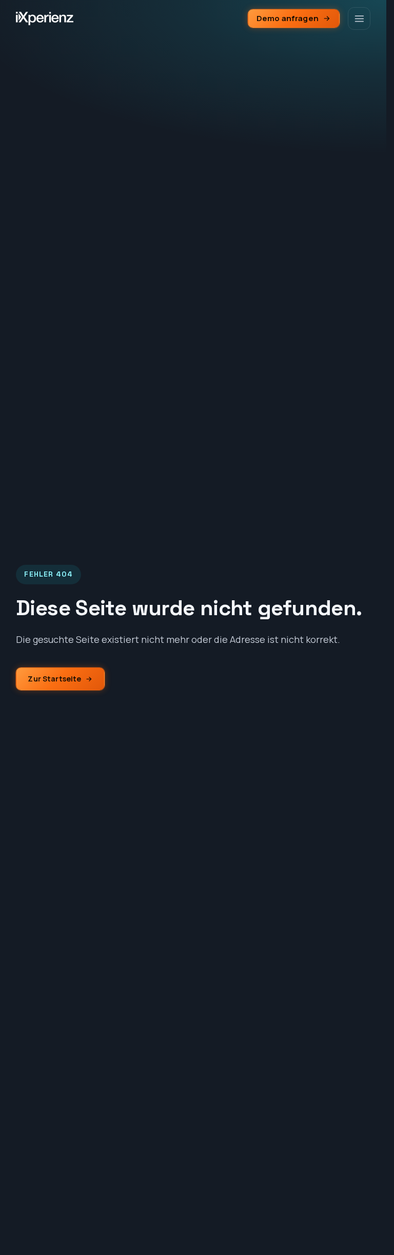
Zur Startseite (54, 679)
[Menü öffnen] (359, 18)
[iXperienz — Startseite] (44, 18)
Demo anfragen (288, 18)
